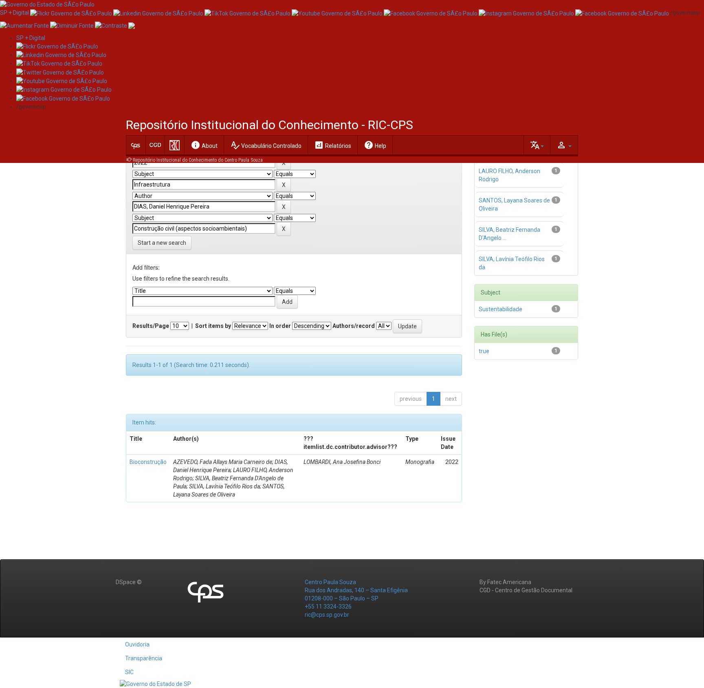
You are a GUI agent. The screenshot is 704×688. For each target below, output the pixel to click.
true (484, 351)
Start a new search (162, 243)
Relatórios (332, 145)
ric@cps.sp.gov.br (327, 614)
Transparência (143, 658)
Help (375, 145)
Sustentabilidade (500, 309)
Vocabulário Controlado (265, 145)
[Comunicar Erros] (131, 25)
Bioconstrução (148, 462)
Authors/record (353, 326)
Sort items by (213, 326)
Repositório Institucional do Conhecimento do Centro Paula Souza (198, 160)
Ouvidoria (137, 644)
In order (280, 326)
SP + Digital (14, 12)
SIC (129, 672)
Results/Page (150, 326)
